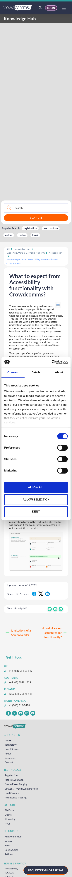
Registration (11, 775)
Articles (9, 854)
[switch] (62, 448)
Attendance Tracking (16, 797)
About (8, 753)
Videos (8, 840)
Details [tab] (36, 372)
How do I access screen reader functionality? (52, 632)
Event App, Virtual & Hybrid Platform (25, 252)
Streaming (10, 819)
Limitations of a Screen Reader (21, 633)
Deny (36, 511)
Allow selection (36, 499)
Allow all (36, 487)
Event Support (12, 749)
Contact (9, 762)
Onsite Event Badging (16, 784)
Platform (9, 810)
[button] (64, 8)
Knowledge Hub (22, 249)
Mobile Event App (14, 779)
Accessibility (55, 252)
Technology (11, 744)
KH (8, 249)
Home (8, 740)
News (8, 845)
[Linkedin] (20, 713)
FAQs (7, 823)
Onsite (8, 814)
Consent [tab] (12, 372)
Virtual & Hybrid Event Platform (21, 788)
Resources (10, 757)
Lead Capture (12, 793)
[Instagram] (26, 713)
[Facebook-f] (8, 713)
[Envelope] (32, 713)
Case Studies (11, 849)
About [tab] (59, 372)
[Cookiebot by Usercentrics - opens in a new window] (52, 362)
